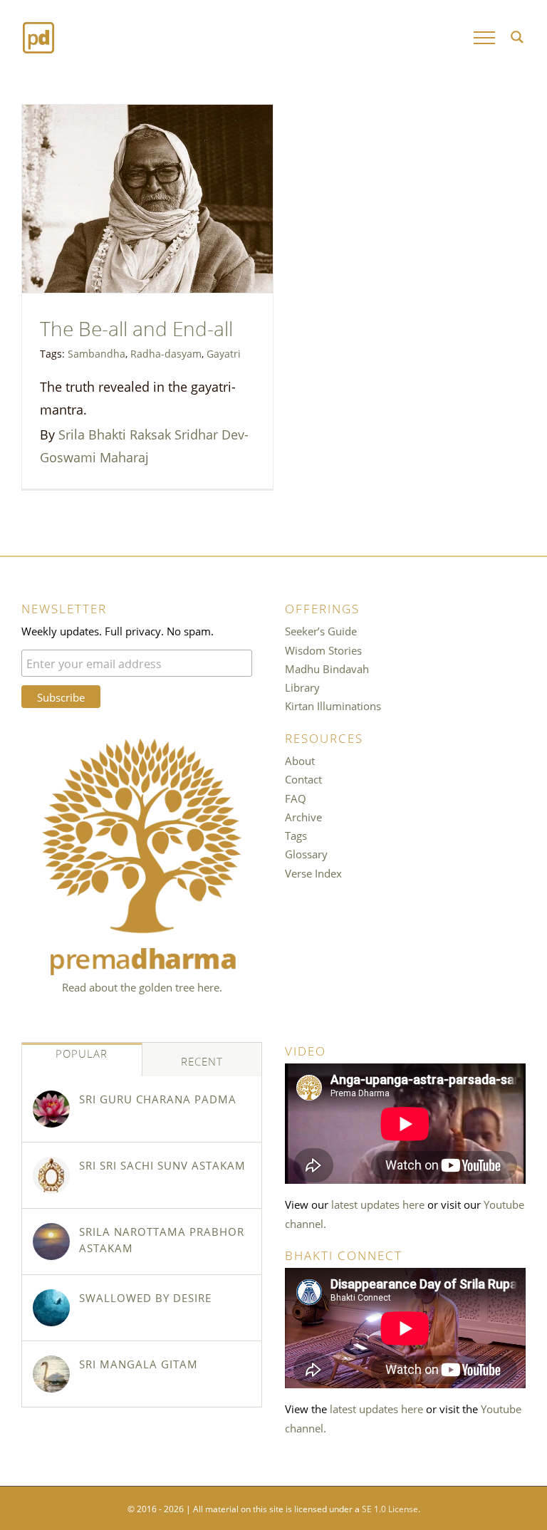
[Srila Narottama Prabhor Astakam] (51, 1241)
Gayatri (224, 352)
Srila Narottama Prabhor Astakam (161, 1239)
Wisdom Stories (323, 649)
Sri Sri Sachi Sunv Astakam (162, 1164)
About (300, 760)
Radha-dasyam (166, 352)
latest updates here (377, 1204)
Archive (303, 816)
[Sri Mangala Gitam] (51, 1374)
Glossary (306, 853)
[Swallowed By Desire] (51, 1307)
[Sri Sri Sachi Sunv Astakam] (51, 1175)
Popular (82, 1053)
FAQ (295, 798)
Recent (202, 1060)
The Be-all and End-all (136, 326)
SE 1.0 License (390, 1508)
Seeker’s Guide (321, 630)
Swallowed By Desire (145, 1297)
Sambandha (96, 352)
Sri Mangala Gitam (138, 1363)
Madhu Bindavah (327, 668)
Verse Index (313, 872)
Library (302, 686)
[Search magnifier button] (517, 37)
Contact (303, 778)
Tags (296, 835)
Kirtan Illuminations (333, 705)
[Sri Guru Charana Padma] (51, 1109)
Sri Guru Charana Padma (157, 1098)
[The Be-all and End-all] (147, 199)
